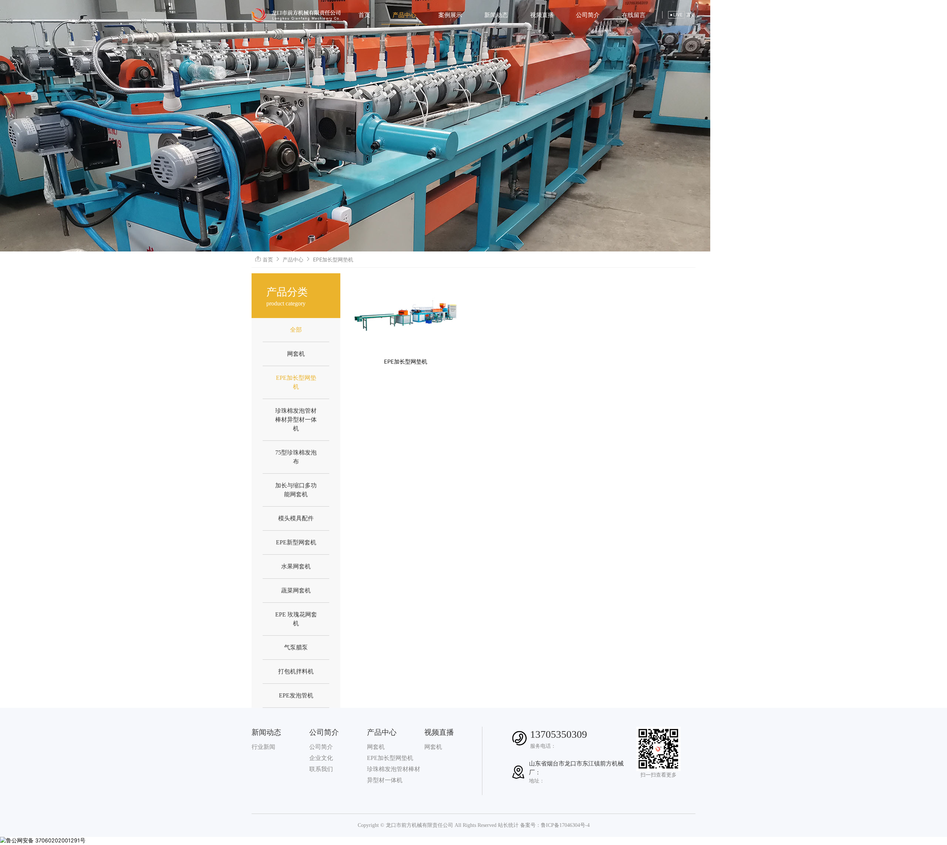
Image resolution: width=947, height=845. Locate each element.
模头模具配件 (296, 518)
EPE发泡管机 (296, 695)
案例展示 (450, 14)
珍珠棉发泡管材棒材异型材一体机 (296, 420)
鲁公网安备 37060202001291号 (45, 840)
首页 (364, 14)
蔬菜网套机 (296, 590)
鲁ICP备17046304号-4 (565, 825)
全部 (296, 330)
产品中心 (404, 14)
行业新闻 (263, 747)
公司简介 (588, 14)
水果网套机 (296, 566)
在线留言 (634, 14)
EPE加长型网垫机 (390, 758)
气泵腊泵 (296, 647)
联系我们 (321, 769)
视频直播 (542, 14)
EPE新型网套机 (296, 542)
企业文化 (321, 758)
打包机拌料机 (296, 671)
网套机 (296, 354)
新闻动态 (496, 14)
